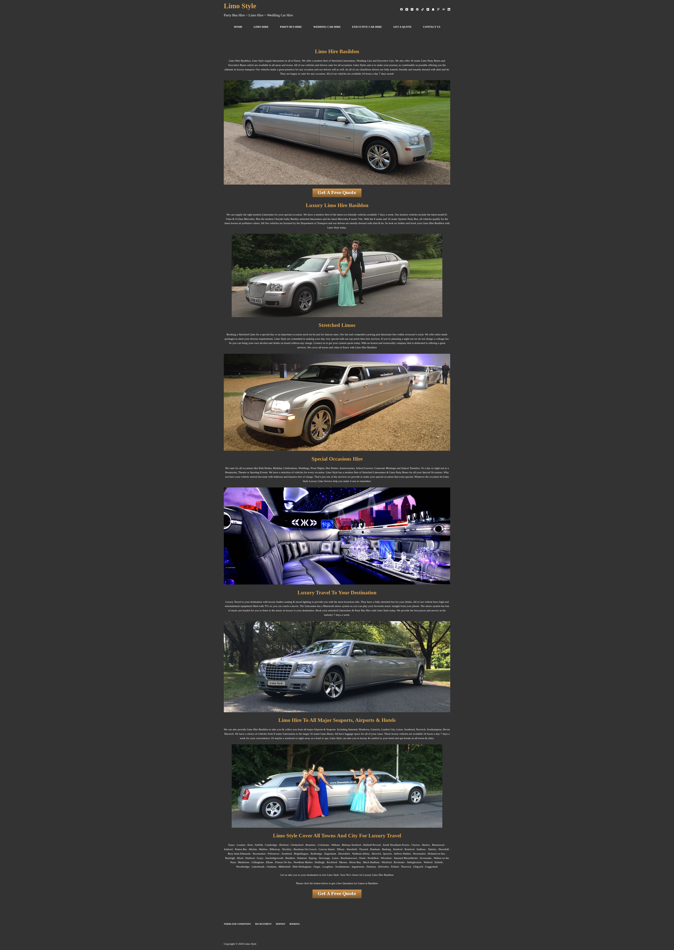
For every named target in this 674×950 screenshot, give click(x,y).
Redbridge (316, 853)
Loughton (327, 866)
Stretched (367, 472)
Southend (409, 729)
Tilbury (341, 849)
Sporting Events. (259, 472)
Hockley (287, 849)
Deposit (280, 924)
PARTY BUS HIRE (291, 26)
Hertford (284, 844)
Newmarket (419, 853)
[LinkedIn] (449, 9)
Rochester (399, 862)
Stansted (352, 729)
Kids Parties (265, 468)
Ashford (228, 849)
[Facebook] (401, 9)
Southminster (342, 866)
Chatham (271, 866)
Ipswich (387, 853)
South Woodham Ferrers (396, 844)
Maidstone (243, 862)
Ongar (316, 866)
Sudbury (421, 849)
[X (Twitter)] (406, 9)
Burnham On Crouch (305, 849)
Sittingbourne (414, 862)
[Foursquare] (438, 9)
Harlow (426, 844)
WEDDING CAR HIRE (327, 26)
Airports (318, 729)
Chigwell (418, 866)
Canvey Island (327, 849)
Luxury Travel (233, 601)
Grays (260, 858)
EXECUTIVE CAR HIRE (367, 26)
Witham (335, 844)
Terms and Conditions (237, 924)
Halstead (302, 858)
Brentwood (438, 844)
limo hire (365, 338)
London (241, 844)
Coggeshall (431, 866)
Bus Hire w (367, 610)
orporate (380, 468)
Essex (231, 844)
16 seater (315, 733)
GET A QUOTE (402, 26)
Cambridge (271, 844)
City (393, 729)
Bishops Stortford (351, 844)
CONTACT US (431, 26)
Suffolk (259, 844)
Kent (250, 844)
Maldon (263, 849)
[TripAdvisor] (443, 9)
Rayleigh (230, 858)
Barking (386, 849)
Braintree (311, 844)
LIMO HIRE (261, 26)
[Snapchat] (433, 9)
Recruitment (263, 924)
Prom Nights (317, 468)
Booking (295, 924)
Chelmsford (297, 844)
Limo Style (240, 6)
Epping (313, 858)
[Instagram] (412, 9)
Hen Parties (332, 468)
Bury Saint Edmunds (239, 853)
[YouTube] (428, 9)
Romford (409, 849)
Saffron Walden (402, 853)
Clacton (415, 844)
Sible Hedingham (301, 866)
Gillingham (258, 862)
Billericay (275, 849)
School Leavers (364, 468)
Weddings (303, 468)
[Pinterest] (417, 9)
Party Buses (402, 472)
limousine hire (389, 334)
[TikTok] (422, 9)
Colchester (323, 844)
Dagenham (330, 853)
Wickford (387, 862)
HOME (238, 26)
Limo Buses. (327, 733)
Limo (425, 223)
